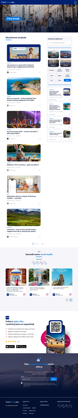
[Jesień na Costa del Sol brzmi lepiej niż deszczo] (39, 277)
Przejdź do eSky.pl (44, 405)
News (8, 194)
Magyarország (32, 410)
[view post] (66, 95)
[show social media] (33, 262)
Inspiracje (9, 63)
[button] (40, 72)
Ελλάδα (34, 407)
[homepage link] (9, 2)
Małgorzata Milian (13, 72)
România (25, 413)
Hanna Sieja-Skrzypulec (13, 236)
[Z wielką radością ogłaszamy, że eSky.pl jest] (16, 277)
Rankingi (9, 96)
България (25, 405)
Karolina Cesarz (12, 105)
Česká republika (26, 407)
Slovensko (31, 413)
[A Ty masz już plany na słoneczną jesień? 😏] (62, 277)
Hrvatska (25, 410)
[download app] (10, 346)
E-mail (22, 376)
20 (42, 244)
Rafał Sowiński (12, 138)
